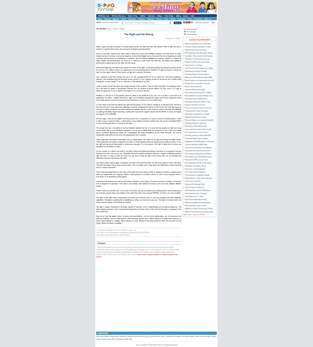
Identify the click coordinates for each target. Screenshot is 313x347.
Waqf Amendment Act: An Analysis (196, 50)
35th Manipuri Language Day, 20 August (197, 114)
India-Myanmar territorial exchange (196, 71)
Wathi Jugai (128, 339)
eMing (178, 16)
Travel (123, 19)
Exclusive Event (155, 336)
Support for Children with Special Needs (197, 62)
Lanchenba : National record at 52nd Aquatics (199, 56)
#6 (195, 184)
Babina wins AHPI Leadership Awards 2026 (198, 77)
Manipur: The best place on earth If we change (199, 212)
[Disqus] (138, 290)
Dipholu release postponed (193, 86)
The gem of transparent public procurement (198, 108)
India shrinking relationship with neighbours (198, 147)
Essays (122, 29)
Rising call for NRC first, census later (196, 160)
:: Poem (198, 102)
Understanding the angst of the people (196, 111)
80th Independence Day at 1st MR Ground (198, 190)
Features (141, 19)
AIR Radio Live (103, 16)
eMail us (207, 19)
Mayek (173, 19)
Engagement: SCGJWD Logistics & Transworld (199, 141)
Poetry (208, 336)
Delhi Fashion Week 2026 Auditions (196, 199)
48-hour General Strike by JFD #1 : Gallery (198, 92)
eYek (192, 16)
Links (166, 19)
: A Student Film (194, 187)
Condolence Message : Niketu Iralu (196, 123)
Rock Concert (106, 339)
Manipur (116, 19)
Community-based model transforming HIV (198, 129)
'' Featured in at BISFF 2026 (196, 144)
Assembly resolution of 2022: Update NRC (198, 135)
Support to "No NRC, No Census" (195, 105)
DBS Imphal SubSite (102, 336)
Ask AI (177, 23)
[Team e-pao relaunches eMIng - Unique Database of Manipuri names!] (172, 12)
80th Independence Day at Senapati (196, 193)
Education (132, 19)
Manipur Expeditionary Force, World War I (198, 44)
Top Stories (119, 339)
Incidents (178, 336)
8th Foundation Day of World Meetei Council (198, 157)
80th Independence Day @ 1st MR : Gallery (198, 163)
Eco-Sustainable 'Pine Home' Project (196, 132)
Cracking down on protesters (194, 65)
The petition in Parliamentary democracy (197, 59)
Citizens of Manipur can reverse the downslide (199, 120)
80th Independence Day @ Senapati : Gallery (199, 53)
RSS (113, 339)
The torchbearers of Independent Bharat (197, 175)
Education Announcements (135, 336)
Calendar (151, 16)
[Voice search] (170, 23)
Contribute (198, 19)
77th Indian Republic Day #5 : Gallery (196, 138)
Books (185, 16)
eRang (159, 16)
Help (137, 345)
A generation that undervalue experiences (197, 151)
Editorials (123, 336)
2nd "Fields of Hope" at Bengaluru (195, 172)
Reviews (107, 19)
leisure (115, 29)
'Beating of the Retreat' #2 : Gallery (195, 117)
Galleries (150, 19)
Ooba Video (169, 16)
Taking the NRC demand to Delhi (195, 89)
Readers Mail (114, 336)
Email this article (192, 29)
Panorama (181, 19)
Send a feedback (192, 34)
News (100, 19)
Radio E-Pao (132, 16)
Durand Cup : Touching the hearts (195, 169)
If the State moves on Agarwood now (196, 99)
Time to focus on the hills (193, 181)
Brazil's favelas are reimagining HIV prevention (199, 80)
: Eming (195, 166)
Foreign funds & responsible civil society (197, 83)
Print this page (191, 32)
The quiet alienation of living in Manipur (197, 74)
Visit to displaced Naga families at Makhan (198, 154)
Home (109, 29)
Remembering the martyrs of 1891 (195, 205)
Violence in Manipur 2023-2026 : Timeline (198, 47)
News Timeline (200, 336)
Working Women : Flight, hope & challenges (198, 178)
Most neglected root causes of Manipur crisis (199, 96)
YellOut (142, 16)
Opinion (214, 336)
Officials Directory (118, 16)
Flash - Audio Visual (167, 336)
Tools (190, 19)
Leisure (159, 19)
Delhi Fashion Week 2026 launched (196, 126)
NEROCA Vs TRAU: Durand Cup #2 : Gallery (199, 209)
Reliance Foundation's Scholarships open (197, 202)
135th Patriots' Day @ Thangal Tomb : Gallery (199, 68)
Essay (147, 336)
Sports (99, 339)
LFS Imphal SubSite (188, 336)
